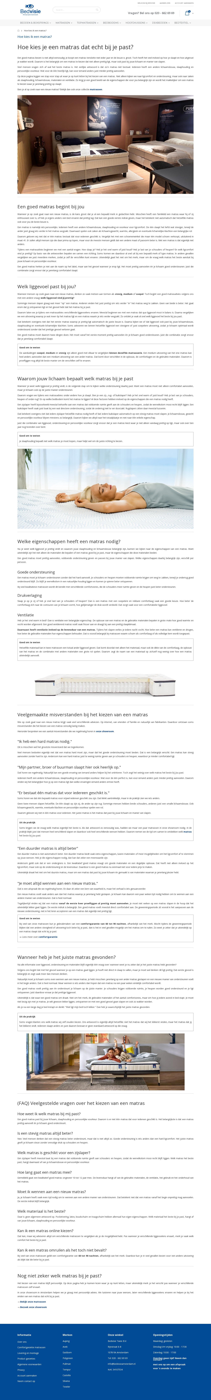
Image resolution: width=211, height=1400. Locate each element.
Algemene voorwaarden (29, 1364)
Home (18, 30)
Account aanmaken (184, 3)
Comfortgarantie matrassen (31, 1347)
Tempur (67, 1369)
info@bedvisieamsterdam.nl (121, 1363)
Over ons (22, 1341)
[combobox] (77, 10)
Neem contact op (26, 1381)
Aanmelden (165, 3)
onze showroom (105, 731)
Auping (66, 1341)
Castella (67, 1375)
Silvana (66, 1380)
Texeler (66, 1386)
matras (188, 831)
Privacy (21, 1369)
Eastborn (67, 1352)
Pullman (67, 1363)
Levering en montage (28, 1353)
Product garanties (26, 1358)
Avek (65, 1346)
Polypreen (68, 1358)
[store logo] (30, 10)
